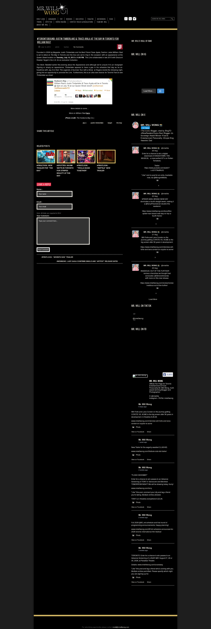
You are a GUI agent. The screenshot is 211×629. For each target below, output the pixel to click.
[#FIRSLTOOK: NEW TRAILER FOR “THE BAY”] (45, 156)
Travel (39, 22)
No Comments (78, 47)
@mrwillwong (138, 318)
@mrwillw (165, 148)
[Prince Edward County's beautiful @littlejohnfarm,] (158, 83)
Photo (138, 427)
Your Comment (43, 215)
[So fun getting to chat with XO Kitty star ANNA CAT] (137, 77)
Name (39, 189)
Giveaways (52, 19)
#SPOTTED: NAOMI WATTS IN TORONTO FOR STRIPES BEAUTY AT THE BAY (65, 170)
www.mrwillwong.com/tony (141, 488)
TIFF (61, 19)
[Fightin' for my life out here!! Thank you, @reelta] (137, 71)
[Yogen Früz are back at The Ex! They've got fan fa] (158, 65)
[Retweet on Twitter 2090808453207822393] (146, 257)
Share (149, 431)
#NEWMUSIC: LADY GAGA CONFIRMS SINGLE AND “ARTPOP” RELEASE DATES (87, 261)
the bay (119, 123)
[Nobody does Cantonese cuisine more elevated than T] (137, 83)
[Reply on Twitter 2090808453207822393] (142, 257)
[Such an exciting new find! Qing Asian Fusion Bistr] (169, 77)
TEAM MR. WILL (102, 22)
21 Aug (155, 234)
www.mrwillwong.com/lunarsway (150, 564)
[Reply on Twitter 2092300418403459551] (142, 185)
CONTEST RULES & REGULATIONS (81, 22)
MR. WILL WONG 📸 (152, 148)
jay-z (84, 123)
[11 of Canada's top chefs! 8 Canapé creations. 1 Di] (169, 83)
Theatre (90, 19)
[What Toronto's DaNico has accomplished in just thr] (148, 71)
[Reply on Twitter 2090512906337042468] (142, 293)
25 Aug (155, 150)
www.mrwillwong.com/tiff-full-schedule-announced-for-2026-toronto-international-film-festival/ (152, 530)
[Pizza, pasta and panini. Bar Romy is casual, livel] (148, 77)
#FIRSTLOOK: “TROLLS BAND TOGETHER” (83, 168)
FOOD (111, 19)
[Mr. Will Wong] (140, 376)
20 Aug (155, 268)
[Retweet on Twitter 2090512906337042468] (146, 293)
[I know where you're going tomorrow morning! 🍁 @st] (148, 65)
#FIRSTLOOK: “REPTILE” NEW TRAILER (103, 168)
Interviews (101, 19)
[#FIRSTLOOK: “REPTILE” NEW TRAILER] (105, 156)
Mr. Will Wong (145, 404)
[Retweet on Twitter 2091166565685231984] (146, 224)
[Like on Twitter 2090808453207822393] (151, 257)
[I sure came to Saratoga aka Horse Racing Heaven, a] (137, 65)
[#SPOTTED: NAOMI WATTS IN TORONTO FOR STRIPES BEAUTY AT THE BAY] (65, 156)
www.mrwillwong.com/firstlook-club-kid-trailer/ (149, 451)
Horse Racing (61, 22)
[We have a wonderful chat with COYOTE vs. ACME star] (158, 77)
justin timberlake (97, 123)
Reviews (69, 19)
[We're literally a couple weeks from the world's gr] (169, 65)
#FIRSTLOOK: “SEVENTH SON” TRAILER (57, 257)
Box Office (80, 19)
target (110, 123)
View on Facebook (137, 431)
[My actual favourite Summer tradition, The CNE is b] (169, 71)
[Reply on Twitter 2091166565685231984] (142, 224)
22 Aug (155, 196)
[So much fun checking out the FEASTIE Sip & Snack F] (158, 71)
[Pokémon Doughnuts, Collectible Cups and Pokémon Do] (148, 83)
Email (39, 202)
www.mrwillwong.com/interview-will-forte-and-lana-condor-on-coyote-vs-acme (151, 422)
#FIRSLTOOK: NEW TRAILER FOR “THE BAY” (45, 168)
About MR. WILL (42, 24)
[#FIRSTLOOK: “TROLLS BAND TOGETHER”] (85, 156)
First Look (41, 19)
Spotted (48, 22)
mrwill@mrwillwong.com (121, 627)
